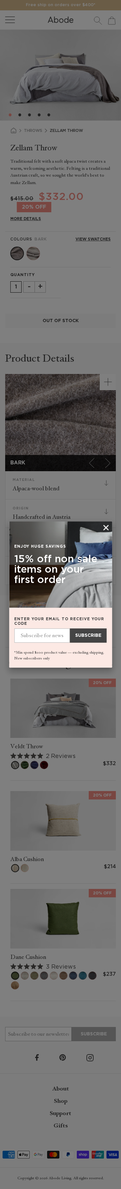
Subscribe (88, 635)
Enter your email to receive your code (59, 621)
